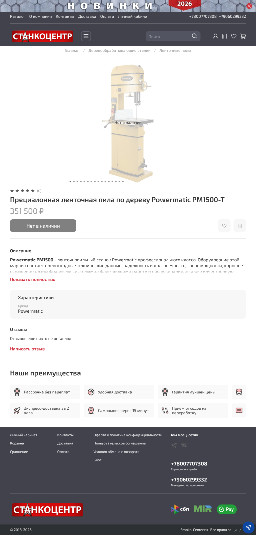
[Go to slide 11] (105, 181)
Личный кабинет (133, 16)
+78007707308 (203, 16)
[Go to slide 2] (74, 181)
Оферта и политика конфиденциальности (128, 435)
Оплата (107, 16)
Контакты (65, 16)
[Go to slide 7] (91, 181)
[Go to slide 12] (109, 181)
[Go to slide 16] (123, 181)
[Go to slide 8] (95, 181)
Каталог (17, 16)
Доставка (87, 16)
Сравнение (19, 451)
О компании (40, 16)
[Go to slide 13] (112, 181)
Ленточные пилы (175, 50)
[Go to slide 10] (102, 181)
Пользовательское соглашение (120, 443)
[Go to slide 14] (116, 181)
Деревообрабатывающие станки (119, 50)
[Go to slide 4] (81, 181)
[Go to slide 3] (77, 181)
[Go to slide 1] (70, 181)
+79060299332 (232, 16)
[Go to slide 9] (98, 181)
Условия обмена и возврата (117, 451)
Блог (98, 460)
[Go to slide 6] (88, 181)
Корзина (17, 443)
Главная (72, 50)
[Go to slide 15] (119, 181)
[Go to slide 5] (84, 181)
